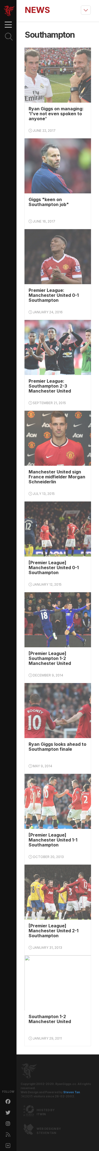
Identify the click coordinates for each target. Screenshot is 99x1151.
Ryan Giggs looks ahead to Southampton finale (57, 746)
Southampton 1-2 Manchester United (50, 1019)
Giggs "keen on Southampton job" (49, 202)
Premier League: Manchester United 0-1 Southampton (54, 295)
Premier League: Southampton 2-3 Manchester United (50, 386)
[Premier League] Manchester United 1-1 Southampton (53, 840)
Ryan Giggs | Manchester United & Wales (9, 11)
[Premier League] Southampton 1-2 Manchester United (50, 658)
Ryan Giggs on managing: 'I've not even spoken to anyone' (56, 113)
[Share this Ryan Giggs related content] (8, 1145)
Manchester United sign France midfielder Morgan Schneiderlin (57, 476)
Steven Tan (71, 1092)
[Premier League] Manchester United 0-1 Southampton (54, 567)
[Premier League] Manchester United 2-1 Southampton (53, 930)
